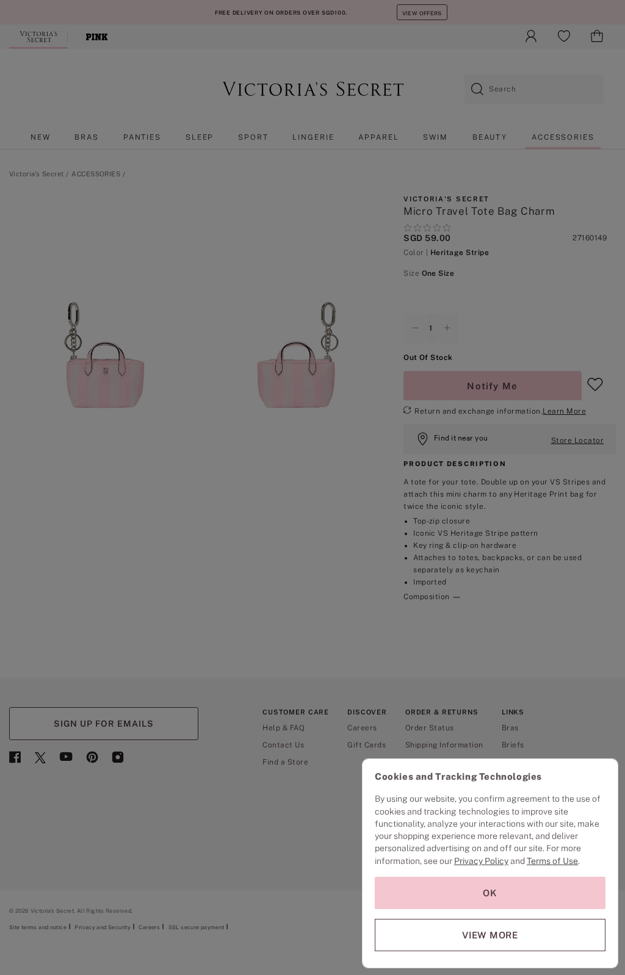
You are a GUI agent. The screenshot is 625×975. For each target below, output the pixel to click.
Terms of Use (552, 861)
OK (490, 893)
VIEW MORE (490, 935)
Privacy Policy (481, 861)
